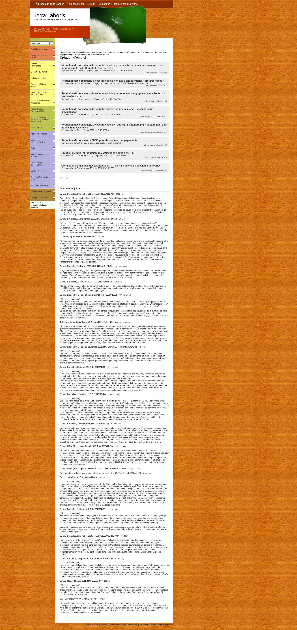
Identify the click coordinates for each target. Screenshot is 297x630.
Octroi (154, 52)
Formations (104, 4)
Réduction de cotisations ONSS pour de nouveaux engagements (99, 140)
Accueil (63, 52)
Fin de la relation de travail (39, 85)
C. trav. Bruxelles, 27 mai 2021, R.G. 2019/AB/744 (83, 394)
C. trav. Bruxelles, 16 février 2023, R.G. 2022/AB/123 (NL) (87, 266)
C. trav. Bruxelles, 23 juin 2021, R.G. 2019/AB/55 (83, 367)
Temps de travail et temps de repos (39, 93)
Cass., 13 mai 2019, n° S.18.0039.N (76, 477)
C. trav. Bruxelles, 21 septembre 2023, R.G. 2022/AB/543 (86, 219)
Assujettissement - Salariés (100, 52)
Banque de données (77, 52)
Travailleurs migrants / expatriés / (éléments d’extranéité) (40, 119)
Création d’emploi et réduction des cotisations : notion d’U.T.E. (97, 153)
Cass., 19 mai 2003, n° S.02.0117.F (76, 599)
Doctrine (133, 4)
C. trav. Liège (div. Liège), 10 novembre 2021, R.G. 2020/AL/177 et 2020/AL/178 (97, 347)
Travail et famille (38, 128)
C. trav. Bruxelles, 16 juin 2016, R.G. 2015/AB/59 (83, 509)
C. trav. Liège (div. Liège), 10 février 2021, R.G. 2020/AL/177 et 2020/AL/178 (95, 469)
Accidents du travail (39, 134)
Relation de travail (38, 78)
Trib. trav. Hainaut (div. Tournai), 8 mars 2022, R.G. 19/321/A (88, 322)
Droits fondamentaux (39, 49)
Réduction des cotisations (138, 52)
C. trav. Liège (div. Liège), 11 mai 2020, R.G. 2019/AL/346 (87, 446)
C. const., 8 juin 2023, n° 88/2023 (76, 236)
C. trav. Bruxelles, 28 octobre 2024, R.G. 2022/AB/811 (85, 194)
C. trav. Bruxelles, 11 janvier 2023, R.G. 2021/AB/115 (85, 282)
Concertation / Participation (37, 65)
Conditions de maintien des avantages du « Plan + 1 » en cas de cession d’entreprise (111, 165)
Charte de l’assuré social (38, 56)
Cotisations (119, 52)
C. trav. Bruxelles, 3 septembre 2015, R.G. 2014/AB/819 (86, 558)
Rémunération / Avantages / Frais (38, 110)
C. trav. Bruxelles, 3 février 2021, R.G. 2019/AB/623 (84, 424)
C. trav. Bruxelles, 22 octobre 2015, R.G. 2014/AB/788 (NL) (87, 536)
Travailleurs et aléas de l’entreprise (40, 102)
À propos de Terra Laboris (50, 4)
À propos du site (75, 4)
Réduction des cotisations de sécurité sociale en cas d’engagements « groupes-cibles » (112, 80)
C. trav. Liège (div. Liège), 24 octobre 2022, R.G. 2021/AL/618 (89, 295)
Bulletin (91, 4)
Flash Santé (119, 4)
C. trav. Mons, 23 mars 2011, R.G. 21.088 (79, 581)
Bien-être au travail (39, 72)
